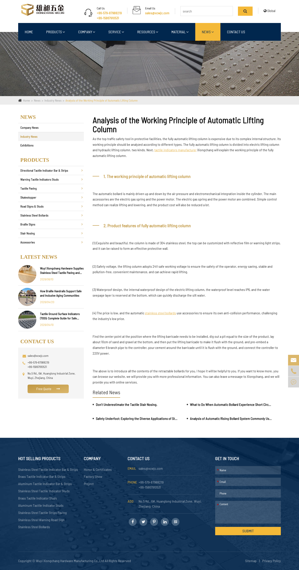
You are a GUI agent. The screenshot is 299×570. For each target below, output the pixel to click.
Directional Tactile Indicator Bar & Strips (44, 170)
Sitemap (251, 561)
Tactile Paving (28, 188)
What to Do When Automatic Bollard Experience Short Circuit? (231, 404)
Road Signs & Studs (32, 206)
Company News (29, 127)
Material (178, 32)
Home (29, 32)
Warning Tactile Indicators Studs (39, 179)
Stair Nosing (27, 233)
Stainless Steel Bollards (34, 215)
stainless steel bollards (160, 313)
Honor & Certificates (98, 469)
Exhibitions (26, 145)
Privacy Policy (271, 561)
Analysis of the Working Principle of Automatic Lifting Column (101, 100)
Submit (248, 530)
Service (115, 32)
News (206, 32)
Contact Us (236, 32)
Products (54, 32)
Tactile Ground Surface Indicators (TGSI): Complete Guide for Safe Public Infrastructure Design (60, 316)
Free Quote (44, 389)
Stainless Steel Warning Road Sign (41, 520)
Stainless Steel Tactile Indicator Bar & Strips (48, 469)
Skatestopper (28, 197)
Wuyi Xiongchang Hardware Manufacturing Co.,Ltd (70, 561)
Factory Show (93, 476)
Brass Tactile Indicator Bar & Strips (41, 476)
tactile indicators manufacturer (175, 150)
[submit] (245, 11)
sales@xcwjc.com (157, 13)
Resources (146, 32)
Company (85, 32)
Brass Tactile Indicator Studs (37, 498)
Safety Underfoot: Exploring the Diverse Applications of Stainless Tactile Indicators (137, 418)
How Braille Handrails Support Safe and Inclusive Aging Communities (61, 293)
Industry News (53, 100)
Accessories (27, 242)
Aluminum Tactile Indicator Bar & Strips (45, 484)
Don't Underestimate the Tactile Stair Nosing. (126, 404)
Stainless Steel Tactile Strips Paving (42, 512)
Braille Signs (27, 224)
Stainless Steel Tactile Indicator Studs (44, 491)
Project (89, 484)
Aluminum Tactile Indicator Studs (40, 505)
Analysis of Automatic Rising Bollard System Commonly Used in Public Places (231, 418)
